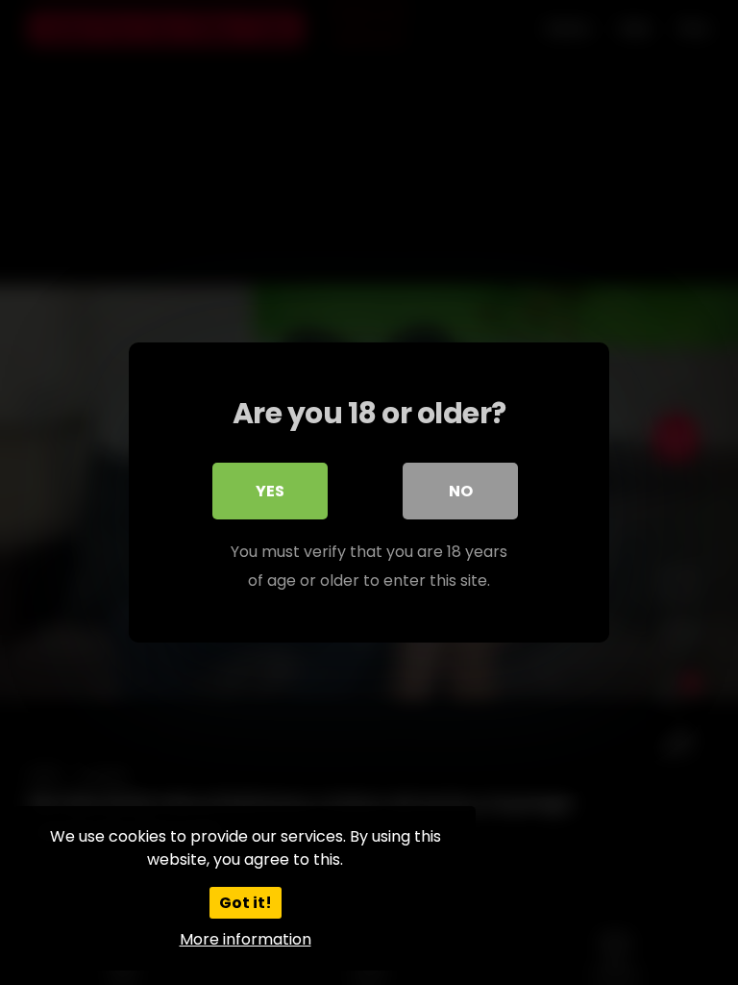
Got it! (245, 903)
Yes (270, 491)
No (461, 491)
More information (245, 939)
